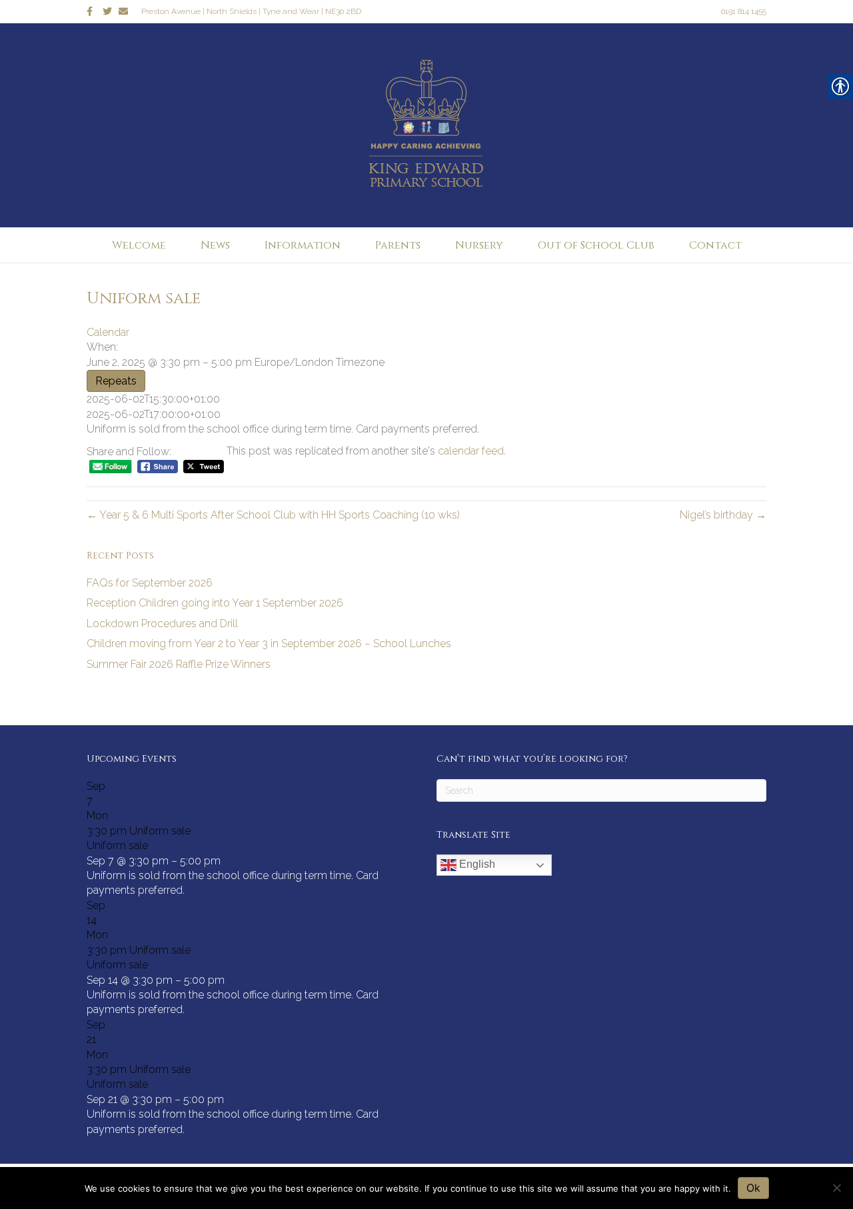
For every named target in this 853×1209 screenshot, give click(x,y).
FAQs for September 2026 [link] (150, 583)
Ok (753, 1187)
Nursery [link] (479, 245)
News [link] (215, 245)
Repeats (116, 381)
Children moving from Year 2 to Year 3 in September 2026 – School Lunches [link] (269, 643)
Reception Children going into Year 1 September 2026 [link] (215, 603)
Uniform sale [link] (117, 845)
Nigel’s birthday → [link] (723, 515)
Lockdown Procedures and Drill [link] (162, 623)
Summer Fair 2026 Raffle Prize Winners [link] (179, 664)
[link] (95, 10)
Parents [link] (398, 245)
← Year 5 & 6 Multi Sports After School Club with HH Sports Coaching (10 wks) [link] (273, 515)
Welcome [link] (139, 245)
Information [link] (303, 245)
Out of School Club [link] (596, 245)
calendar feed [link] (471, 451)
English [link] (475, 864)
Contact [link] (715, 245)
